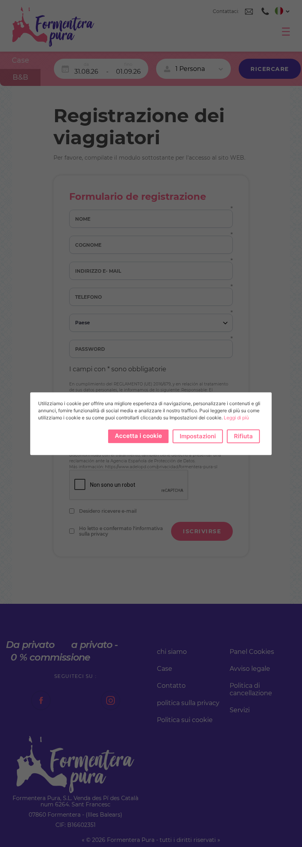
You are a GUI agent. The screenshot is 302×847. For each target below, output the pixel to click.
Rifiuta (243, 436)
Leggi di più (236, 418)
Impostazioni (198, 436)
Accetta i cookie (138, 435)
